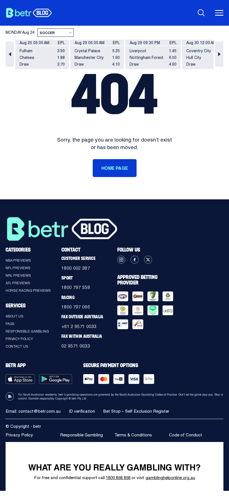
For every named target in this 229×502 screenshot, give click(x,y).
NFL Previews (18, 267)
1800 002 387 (75, 268)
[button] (10, 54)
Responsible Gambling (27, 331)
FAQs (10, 323)
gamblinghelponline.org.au (170, 477)
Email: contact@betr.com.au (33, 411)
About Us (14, 316)
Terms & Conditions (133, 434)
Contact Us (17, 346)
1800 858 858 (118, 477)
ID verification (82, 411)
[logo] (29, 13)
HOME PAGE (114, 168)
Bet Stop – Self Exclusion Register (136, 411)
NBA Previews (18, 260)
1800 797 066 (75, 306)
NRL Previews (18, 275)
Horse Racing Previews (28, 290)
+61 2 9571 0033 (79, 326)
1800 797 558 (75, 287)
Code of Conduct (185, 434)
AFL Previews (18, 283)
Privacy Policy (19, 338)
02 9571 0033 (75, 345)
